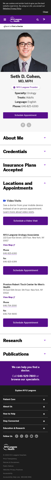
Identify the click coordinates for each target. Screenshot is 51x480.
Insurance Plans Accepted (19, 167)
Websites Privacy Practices (13, 470)
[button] (45, 12)
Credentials (15, 151)
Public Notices (8, 466)
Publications (16, 354)
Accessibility (7, 473)
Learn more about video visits (18, 212)
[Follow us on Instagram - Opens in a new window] (26, 436)
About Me (13, 138)
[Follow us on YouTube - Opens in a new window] (31, 436)
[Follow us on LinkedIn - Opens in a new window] (36, 436)
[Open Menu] (5, 19)
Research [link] (12, 340)
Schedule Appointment (26, 115)
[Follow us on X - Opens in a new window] (21, 436)
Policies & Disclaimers (11, 462)
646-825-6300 (29, 106)
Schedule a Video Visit (25, 220)
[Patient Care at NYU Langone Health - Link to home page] (16, 19)
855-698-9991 (26, 477)
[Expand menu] (44, 400)
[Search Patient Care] (37, 19)
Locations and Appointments (18, 186)
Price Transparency (10, 459)
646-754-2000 (10, 305)
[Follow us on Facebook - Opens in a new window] (16, 436)
